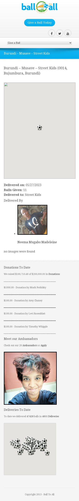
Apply (44, 345)
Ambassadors (29, 345)
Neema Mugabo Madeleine (37, 242)
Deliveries (53, 416)
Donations (54, 274)
